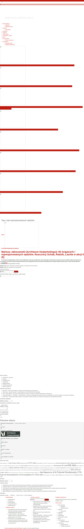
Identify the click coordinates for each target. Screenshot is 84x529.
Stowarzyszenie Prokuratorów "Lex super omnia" (16, 472)
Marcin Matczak (5, 467)
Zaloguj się (10, 501)
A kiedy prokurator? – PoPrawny (10, 395)
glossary (5, 379)
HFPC (47, 463)
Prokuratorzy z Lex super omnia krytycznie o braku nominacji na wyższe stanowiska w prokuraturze (29, 393)
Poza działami (6, 38)
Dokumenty (8, 29)
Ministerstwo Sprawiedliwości (74, 467)
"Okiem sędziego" (4, 463)
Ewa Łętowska (40, 463)
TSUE (39, 475)
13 (4, 411)
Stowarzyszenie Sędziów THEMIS (33, 472)
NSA (13, 470)
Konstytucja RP (8, 43)
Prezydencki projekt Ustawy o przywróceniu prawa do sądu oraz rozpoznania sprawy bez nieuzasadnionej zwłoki (35, 396)
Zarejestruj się (11, 499)
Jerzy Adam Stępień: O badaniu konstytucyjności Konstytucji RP (23, 390)
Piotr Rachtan (18, 470)
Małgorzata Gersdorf (40, 467)
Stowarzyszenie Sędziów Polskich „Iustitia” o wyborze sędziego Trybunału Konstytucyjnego (31, 192)
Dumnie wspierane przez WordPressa (13, 528)
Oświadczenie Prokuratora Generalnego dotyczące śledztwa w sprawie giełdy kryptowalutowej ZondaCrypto (37, 65)
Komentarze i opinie (7, 35)
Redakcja (9, 248)
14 (5, 411)
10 (0, 411)
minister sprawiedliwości (62, 467)
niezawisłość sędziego (5, 470)
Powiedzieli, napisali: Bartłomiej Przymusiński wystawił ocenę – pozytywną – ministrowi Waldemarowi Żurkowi (38, 171)
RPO (74, 470)
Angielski (7, 25)
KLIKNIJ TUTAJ (59, 501)
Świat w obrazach (9, 40)
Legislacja (5, 31)
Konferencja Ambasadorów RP (47, 465)
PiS (31, 470)
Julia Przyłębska (25, 465)
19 (3, 412)
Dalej (6, 263)
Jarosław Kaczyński (9, 465)
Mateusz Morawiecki (29, 467)
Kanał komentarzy (12, 504)
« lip (1, 417)
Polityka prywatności (10, 44)
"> (3, 234)
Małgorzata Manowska (50, 467)
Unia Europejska (47, 475)
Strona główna (6, 23)
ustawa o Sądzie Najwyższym (59, 475)
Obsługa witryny (9, 26)
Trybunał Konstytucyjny (69, 472)
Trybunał (5, 32)
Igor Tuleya (53, 463)
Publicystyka (6, 34)
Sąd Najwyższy (48, 472)
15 (6, 411)
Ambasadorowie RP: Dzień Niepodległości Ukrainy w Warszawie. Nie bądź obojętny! (29, 129)
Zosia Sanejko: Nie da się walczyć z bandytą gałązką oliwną (20, 213)
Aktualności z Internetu (8, 377)
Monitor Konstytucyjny (29, 13)
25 (1, 414)
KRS (72, 465)
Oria (28, 528)
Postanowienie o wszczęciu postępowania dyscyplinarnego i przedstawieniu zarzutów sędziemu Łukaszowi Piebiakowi (46, 395)
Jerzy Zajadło (17, 465)
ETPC (32, 463)
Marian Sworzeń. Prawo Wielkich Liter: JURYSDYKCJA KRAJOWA (24, 392)
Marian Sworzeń (16, 468)
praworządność (37, 470)
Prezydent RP (47, 470)
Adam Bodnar (14, 463)
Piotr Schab (25, 470)
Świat (4, 37)
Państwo (5, 28)
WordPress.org (11, 505)
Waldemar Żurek (71, 475)
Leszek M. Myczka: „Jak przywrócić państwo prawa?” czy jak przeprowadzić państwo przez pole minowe (36, 86)
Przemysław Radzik (57, 470)
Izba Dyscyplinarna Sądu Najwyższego (68, 463)
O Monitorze (5, 41)
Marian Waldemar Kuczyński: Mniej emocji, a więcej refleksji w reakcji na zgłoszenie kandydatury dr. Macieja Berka (39, 150)
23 (7, 412)
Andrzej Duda (24, 463)
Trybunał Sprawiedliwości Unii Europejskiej (17, 474)
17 (0, 412)
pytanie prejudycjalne (66, 470)
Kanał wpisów (11, 502)
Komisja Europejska (35, 465)
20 (4, 412)
